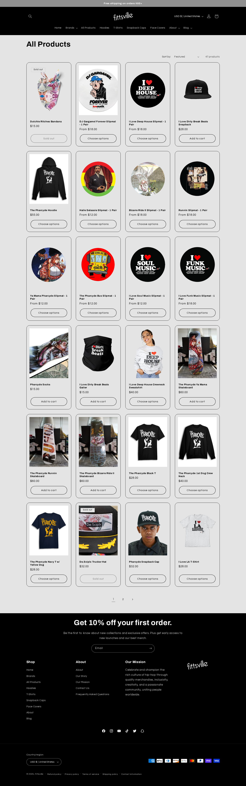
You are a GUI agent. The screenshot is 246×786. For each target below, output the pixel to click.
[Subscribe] (150, 648)
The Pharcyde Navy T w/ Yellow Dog (45, 563)
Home (29, 670)
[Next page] (132, 599)
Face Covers (33, 706)
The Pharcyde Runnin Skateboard (43, 474)
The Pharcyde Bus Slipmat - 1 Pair (97, 297)
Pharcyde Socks (40, 384)
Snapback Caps (36, 700)
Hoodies (31, 688)
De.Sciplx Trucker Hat (92, 561)
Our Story (81, 676)
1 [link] (113, 599)
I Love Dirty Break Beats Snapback (193, 123)
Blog (29, 718)
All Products (33, 682)
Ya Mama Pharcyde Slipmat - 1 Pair (48, 297)
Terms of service (90, 774)
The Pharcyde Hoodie (43, 210)
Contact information (131, 774)
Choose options (98, 138)
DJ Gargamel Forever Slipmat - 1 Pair (97, 123)
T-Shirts (30, 694)
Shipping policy (110, 774)
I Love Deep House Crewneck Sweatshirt (147, 386)
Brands (30, 676)
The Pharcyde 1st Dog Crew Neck (196, 474)
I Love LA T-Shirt (189, 561)
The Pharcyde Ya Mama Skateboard (193, 386)
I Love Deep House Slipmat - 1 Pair (147, 123)
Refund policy (54, 774)
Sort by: (166, 56)
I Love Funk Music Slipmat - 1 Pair (197, 297)
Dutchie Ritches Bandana (46, 121)
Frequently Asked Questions (92, 694)
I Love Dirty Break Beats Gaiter (94, 386)
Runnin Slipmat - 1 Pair (193, 210)
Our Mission (83, 682)
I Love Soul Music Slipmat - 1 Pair (147, 297)
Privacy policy (72, 774)
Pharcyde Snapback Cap (144, 561)
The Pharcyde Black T (142, 473)
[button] (30, 16)
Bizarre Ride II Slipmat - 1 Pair (147, 210)
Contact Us (82, 688)
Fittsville (39, 774)
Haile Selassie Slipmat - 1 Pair (98, 210)
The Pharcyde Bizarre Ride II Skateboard (96, 474)
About (30, 712)
